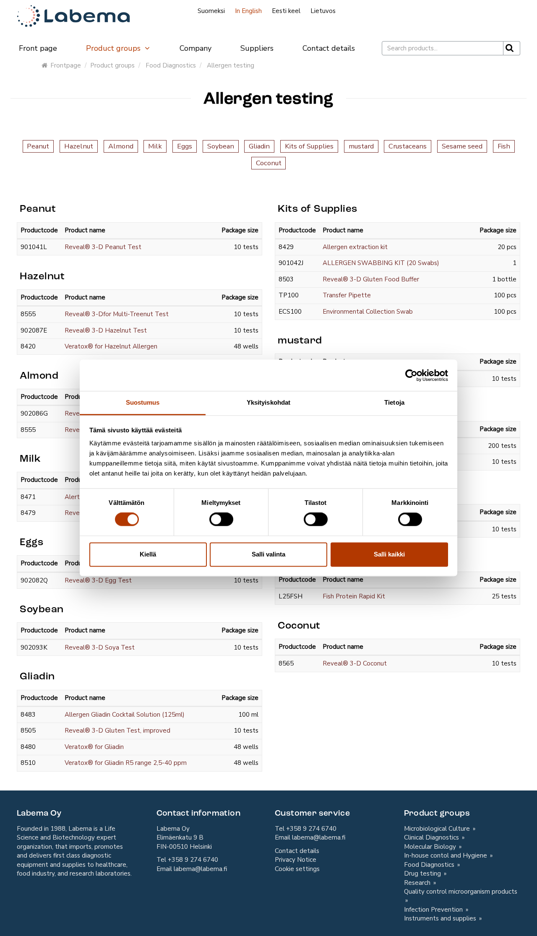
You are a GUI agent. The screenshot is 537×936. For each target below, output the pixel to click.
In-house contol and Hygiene (446, 855)
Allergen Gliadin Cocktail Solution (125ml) (125, 714)
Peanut (38, 146)
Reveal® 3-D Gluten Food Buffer (371, 279)
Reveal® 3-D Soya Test (100, 647)
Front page (38, 48)
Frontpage (65, 65)
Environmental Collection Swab (368, 311)
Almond (120, 146)
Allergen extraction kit (355, 247)
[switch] (221, 519)
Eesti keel (286, 11)
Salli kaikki (389, 554)
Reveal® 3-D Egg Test (98, 580)
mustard (361, 146)
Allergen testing (230, 65)
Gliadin (259, 146)
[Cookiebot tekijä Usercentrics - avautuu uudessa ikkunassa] (411, 375)
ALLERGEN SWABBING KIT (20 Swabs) (381, 263)
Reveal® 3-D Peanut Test (103, 247)
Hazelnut (78, 146)
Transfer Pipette (347, 295)
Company (195, 48)
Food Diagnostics (171, 65)
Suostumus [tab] (143, 402)
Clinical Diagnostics (432, 837)
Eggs (184, 146)
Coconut (269, 163)
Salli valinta (268, 554)
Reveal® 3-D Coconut (355, 663)
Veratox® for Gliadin (94, 747)
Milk (155, 146)
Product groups (114, 48)
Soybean (220, 146)
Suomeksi (211, 11)
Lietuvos (323, 11)
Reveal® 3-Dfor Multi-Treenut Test (117, 314)
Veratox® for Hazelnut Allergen (111, 346)
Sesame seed (462, 146)
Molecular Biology (431, 846)
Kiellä (148, 554)
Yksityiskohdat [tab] (268, 402)
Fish (504, 146)
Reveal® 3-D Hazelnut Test (106, 330)
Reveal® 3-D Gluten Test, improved (117, 730)
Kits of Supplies (309, 146)
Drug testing (423, 873)
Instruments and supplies (441, 918)
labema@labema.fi (200, 869)
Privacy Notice (295, 859)
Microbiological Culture (438, 828)
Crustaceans (407, 146)
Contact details (328, 48)
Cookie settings (297, 869)
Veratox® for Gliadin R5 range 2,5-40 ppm (126, 763)
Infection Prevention (434, 909)
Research (418, 883)
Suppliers (257, 48)
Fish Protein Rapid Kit (354, 596)
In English (248, 11)
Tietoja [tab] (394, 402)
